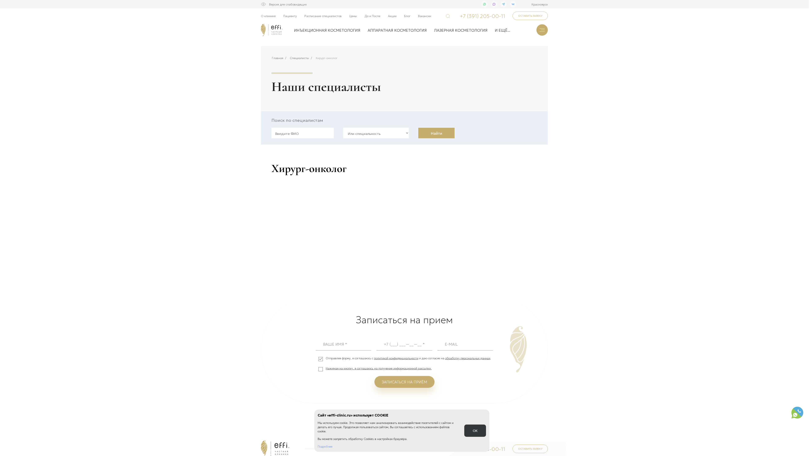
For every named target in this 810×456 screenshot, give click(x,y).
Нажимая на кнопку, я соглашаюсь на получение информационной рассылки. (379, 368)
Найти (436, 133)
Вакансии (424, 16)
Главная (277, 58)
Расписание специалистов (323, 16)
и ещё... (502, 30)
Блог (407, 16)
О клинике (268, 16)
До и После (372, 16)
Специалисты (299, 58)
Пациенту (290, 16)
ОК (475, 430)
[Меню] (542, 30)
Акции (392, 16)
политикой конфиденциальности (396, 358)
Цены (353, 16)
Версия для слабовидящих (288, 4)
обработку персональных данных (467, 358)
